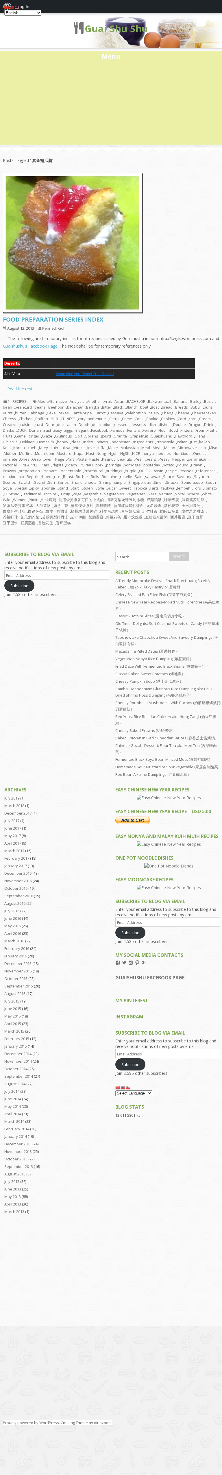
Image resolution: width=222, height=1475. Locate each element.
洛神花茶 (171, 505)
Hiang (200, 436)
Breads (181, 407)
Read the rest (19, 389)
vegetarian (136, 493)
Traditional (31, 493)
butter (20, 413)
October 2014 (15, 1068)
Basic (208, 401)
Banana (181, 401)
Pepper (178, 459)
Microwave (187, 447)
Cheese (182, 413)
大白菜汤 (43, 505)
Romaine (109, 476)
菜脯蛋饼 (95, 517)
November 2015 (18, 971)
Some (186, 482)
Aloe (41, 401)
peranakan (198, 459)
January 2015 (15, 1046)
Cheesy (9, 418)
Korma (19, 447)
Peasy (164, 459)
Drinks (8, 430)
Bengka (92, 407)
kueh (31, 447)
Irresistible (165, 441)
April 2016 (12, 933)
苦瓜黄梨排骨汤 (55, 517)
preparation (29, 470)
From (199, 430)
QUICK (144, 470)
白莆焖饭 (35, 511)
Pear (139, 459)
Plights (57, 465)
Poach (71, 465)
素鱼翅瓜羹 (130, 511)
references (206, 470)
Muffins (25, 453)
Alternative (57, 401)
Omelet (199, 453)
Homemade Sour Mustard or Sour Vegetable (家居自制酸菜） (168, 766)
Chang (167, 413)
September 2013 (18, 1166)
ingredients (143, 441)
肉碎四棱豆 (169, 511)
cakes (63, 413)
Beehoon (56, 407)
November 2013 (18, 1151)
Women (20, 499)
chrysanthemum (92, 418)
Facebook (99, 430)
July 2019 (11, 798)
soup (198, 482)
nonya (148, 453)
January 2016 (15, 956)
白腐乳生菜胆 (14, 511)
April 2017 (12, 843)
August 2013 (14, 1174)
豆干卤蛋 (195, 517)
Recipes (186, 470)
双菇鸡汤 (154, 499)
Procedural (93, 470)
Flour (162, 430)
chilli (54, 418)
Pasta (82, 459)
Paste (94, 459)
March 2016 (14, 941)
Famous (118, 430)
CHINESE (68, 418)
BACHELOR (136, 401)
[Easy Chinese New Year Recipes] (169, 797)
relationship (13, 476)
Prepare (49, 470)
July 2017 (11, 820)
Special (20, 488)
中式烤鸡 (48, 499)
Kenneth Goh (54, 328)
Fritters (187, 430)
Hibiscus (10, 441)
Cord (182, 418)
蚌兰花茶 (113, 517)
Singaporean (139, 482)
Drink (208, 424)
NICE (136, 453)
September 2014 (18, 1076)
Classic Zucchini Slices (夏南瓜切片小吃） (150, 616)
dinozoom (103, 1422)
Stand (63, 488)
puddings (114, 470)
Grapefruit (139, 436)
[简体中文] (118, 1087)
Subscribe (19, 585)
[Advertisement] (111, 104)
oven (48, 459)
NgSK (125, 453)
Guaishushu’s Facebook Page (30, 346)
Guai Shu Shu (116, 28)
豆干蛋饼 (10, 522)
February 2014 (16, 1128)
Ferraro (133, 430)
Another (94, 401)
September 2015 (18, 986)
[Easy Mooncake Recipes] (169, 887)
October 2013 (15, 1159)
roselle (126, 476)
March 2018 (14, 805)
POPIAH (86, 465)
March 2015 (14, 1031)
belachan (75, 407)
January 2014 (15, 1136)
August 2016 (14, 903)
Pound (182, 465)
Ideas (76, 441)
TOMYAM (11, 493)
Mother (10, 453)
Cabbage (36, 413)
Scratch (25, 482)
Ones (24, 459)
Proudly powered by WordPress (31, 1422)
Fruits (7, 436)
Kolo (7, 447)
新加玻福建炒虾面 (129, 505)
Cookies (168, 418)
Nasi (90, 453)
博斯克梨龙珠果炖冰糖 (125, 499)
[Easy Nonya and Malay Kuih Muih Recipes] (169, 844)
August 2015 (14, 993)
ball (168, 401)
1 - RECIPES (17, 401)
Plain (44, 465)
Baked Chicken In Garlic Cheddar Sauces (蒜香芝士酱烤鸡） (167, 738)
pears (151, 459)
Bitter (106, 407)
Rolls (95, 476)
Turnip (64, 493)
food (174, 430)
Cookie (152, 418)
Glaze (47, 436)
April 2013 (12, 1204)
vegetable (93, 493)
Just (193, 441)
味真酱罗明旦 (193, 499)
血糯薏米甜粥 (156, 517)
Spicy (34, 488)
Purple (130, 470)
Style (99, 488)
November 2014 (18, 1061)
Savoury (184, 476)
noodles (163, 453)
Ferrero (149, 430)
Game (20, 436)
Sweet (125, 488)
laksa (65, 447)
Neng (101, 453)
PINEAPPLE (28, 465)
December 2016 (18, 873)
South (211, 482)
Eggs (69, 430)
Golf (78, 436)
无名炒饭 (153, 505)
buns (208, 407)
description (102, 424)
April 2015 (12, 1023)
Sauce (168, 476)
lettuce (79, 447)
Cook (139, 418)
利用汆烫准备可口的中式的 (81, 499)
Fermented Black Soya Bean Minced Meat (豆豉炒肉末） (163, 759)
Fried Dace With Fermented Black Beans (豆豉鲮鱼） (160, 666)
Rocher (82, 476)
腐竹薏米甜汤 (193, 511)
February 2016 (16, 948)
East (47, 430)
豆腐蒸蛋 (28, 522)
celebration (136, 413)
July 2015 (11, 1001)
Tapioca (140, 488)
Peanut (108, 459)
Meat (157, 447)
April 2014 (12, 1113)
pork (99, 465)
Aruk (108, 401)
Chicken (26, 418)
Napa (79, 453)
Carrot (100, 413)
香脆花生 (45, 522)
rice (57, 476)
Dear (50, 424)
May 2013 (12, 1196)
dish (152, 424)
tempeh (183, 488)
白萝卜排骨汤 (57, 511)
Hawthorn (183, 436)
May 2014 (12, 1106)
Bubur (195, 407)
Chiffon (41, 418)
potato (168, 465)
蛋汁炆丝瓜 (133, 517)
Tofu (197, 488)
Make (113, 447)
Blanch (132, 407)
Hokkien (27, 441)
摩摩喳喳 (103, 505)
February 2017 (16, 858)
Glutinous (63, 436)
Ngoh (113, 453)
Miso (213, 447)
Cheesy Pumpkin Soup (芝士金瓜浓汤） (149, 681)
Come (127, 418)
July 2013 (11, 1181)
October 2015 (15, 978)
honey (62, 441)
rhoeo (46, 476)
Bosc (155, 407)
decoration (66, 424)
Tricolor (49, 493)
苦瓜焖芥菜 (30, 517)
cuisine (26, 424)
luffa (101, 447)
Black (118, 407)
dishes (165, 424)
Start (75, 488)
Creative (10, 424)
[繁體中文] (123, 1087)
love (91, 447)
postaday (151, 465)
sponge (48, 488)
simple (120, 482)
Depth (84, 424)
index (88, 441)
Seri (51, 482)
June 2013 (12, 1189)
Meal (145, 447)
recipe (171, 470)
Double (179, 424)
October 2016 (15, 888)
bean (7, 407)
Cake (51, 413)
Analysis (77, 401)
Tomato (210, 488)
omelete (10, 459)
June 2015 (12, 1008)
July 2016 (11, 910)
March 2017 (14, 850)
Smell (158, 482)
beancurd (23, 407)
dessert (121, 424)
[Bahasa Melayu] (128, 1087)
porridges (132, 465)
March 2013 (14, 1211)
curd (39, 424)
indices (102, 441)
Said (139, 476)
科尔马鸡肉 (109, 511)
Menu (111, 56)
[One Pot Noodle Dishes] (168, 866)
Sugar (112, 488)
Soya (7, 488)
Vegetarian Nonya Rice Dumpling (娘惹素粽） (154, 658)
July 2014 (11, 1091)
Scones (9, 482)
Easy (58, 430)
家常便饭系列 (82, 505)
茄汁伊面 (78, 517)
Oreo (36, 459)
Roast (68, 476)
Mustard (64, 453)
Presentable (70, 470)
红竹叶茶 (150, 511)
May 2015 (12, 1016)
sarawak (152, 476)
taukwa (167, 488)
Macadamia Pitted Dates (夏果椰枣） (147, 651)
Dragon (194, 424)
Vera (152, 493)
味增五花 (171, 499)
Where (193, 493)
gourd (106, 436)
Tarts (154, 488)
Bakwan (155, 401)
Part (70, 459)
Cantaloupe (81, 413)
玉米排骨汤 (191, 505)
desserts (138, 424)
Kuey (43, 447)
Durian (35, 430)
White (207, 493)
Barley (195, 401)
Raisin (158, 470)
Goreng (91, 436)
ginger (33, 436)
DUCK (22, 430)
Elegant (81, 430)
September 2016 (18, 895)
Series (63, 482)
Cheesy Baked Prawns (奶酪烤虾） (145, 730)
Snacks (172, 482)
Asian (119, 401)
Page (59, 459)
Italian (182, 441)
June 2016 (12, 918)
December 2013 (18, 1144)
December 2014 (18, 1053)
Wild (6, 499)
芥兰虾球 (10, 517)
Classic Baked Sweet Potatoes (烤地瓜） (150, 673)
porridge (113, 465)
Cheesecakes (204, 413)
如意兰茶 (60, 505)
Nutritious (181, 453)
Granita (120, 436)
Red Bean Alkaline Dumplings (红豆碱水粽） (153, 774)
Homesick (45, 441)
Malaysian (130, 447)
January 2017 (15, 865)
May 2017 (12, 835)
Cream (205, 418)
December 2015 (18, 963)
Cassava (115, 413)
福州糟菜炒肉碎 (84, 511)
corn (193, 418)
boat (144, 407)
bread (167, 407)
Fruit (210, 430)
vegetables (114, 493)
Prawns (9, 470)
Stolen (87, 488)
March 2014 (14, 1121)
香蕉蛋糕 (63, 522)
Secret (39, 482)
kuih (54, 447)
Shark (76, 482)
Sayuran (201, 476)
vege (77, 493)
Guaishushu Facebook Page (149, 977)
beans (40, 407)
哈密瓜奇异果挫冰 (18, 505)
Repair (32, 476)
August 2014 (14, 1083)
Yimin (33, 499)
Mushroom (44, 453)
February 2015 (16, 1038)
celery (154, 413)
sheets (90, 482)
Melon (169, 447)
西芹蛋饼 (177, 517)
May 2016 (12, 925)
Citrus (114, 418)
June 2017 (12, 828)
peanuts (124, 459)
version (166, 493)
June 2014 (12, 1098)
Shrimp (105, 482)
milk (202, 447)
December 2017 (18, 813)
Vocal (180, 493)
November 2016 (18, 880)
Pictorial (10, 465)
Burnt (7, 413)
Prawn (196, 465)
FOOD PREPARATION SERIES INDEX (53, 319)
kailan (204, 441)
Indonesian (121, 441)
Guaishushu (161, 436)
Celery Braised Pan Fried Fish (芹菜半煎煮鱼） (155, 594)
